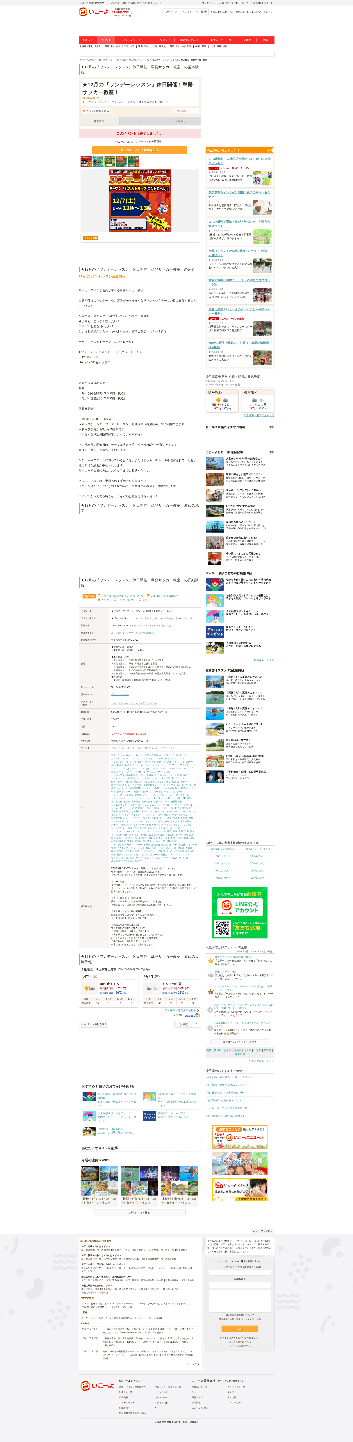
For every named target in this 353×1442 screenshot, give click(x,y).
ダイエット (122, 788)
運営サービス (198, 1397)
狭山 (151, 834)
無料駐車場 (176, 801)
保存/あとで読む (230, 3)
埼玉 (132, 46)
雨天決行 (190, 808)
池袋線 (181, 848)
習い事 (170, 778)
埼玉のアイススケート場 (131, 1289)
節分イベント (176, 828)
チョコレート (159, 831)
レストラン (137, 758)
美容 (113, 788)
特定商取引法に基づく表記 (132, 1413)
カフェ (122, 768)
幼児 (113, 791)
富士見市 (123, 811)
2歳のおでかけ (222, 856)
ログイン (268, 3)
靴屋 (148, 848)
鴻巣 (175, 844)
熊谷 (130, 838)
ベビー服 (173, 755)
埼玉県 (114, 811)
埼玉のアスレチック (157, 1267)
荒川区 (130, 841)
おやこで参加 (167, 768)
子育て (247, 40)
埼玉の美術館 (172, 1280)
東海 (140, 46)
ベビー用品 (165, 848)
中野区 (114, 841)
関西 (172, 46)
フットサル (145, 778)
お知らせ (180, 121)
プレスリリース (235, 1402)
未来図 (230, 1392)
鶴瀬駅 (145, 791)
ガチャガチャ (163, 758)
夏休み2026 (167, 854)
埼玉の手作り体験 (108, 1259)
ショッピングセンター (122, 798)
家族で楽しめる (119, 785)
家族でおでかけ (179, 781)
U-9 (146, 805)
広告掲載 (123, 1397)
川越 (150, 838)
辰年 (160, 815)
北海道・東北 (86, 46)
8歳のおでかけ (222, 877)
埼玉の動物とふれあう (130, 1259)
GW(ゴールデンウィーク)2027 (150, 851)
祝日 (136, 828)
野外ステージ (117, 781)
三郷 (174, 848)
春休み (214, 12)
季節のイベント (152, 748)
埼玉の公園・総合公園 (181, 1267)
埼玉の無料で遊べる (116, 1267)
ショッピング (136, 821)
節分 (155, 828)
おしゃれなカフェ (136, 768)
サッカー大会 (159, 778)
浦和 (126, 834)
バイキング (122, 848)
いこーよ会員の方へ (240, 1346)
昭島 (169, 841)
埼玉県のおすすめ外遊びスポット (225, 1115)
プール (156, 854)
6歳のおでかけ (222, 870)
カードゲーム (147, 765)
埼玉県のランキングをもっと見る (239, 1042)
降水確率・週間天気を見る (180, 1010)
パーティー (151, 815)
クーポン (140, 121)
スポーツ (115, 748)
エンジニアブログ (200, 1407)
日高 (186, 834)
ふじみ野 (170, 834)
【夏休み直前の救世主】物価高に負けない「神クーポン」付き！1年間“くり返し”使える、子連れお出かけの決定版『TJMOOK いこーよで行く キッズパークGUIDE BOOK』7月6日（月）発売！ (148, 1342)
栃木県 (227, 1050)
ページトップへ (264, 1231)
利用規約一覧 (125, 1392)
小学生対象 (185, 821)
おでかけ (174, 821)
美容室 (192, 785)
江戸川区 (129, 851)
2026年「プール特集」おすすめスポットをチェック (164, 1303)
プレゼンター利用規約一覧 (168, 1387)
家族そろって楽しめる (159, 781)
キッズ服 (163, 755)
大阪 (177, 46)
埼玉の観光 (181, 1250)
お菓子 (128, 765)
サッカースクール (183, 805)
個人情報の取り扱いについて (240, 1315)
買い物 (129, 781)
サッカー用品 (128, 858)
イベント (106, 40)
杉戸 (144, 838)
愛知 (146, 46)
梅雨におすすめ (124, 854)
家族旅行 (155, 844)
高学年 (184, 818)
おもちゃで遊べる (178, 815)
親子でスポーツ (124, 791)
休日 (161, 818)
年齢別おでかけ (189, 40)
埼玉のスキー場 (109, 1289)
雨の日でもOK (226, 12)
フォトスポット (160, 795)
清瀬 (167, 838)
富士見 (182, 844)
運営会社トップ (199, 1387)
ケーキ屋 (174, 775)
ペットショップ (172, 824)
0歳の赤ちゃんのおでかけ (223, 849)
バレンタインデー (134, 831)
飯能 (113, 851)
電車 (189, 798)
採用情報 (196, 1402)
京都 (183, 46)
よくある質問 (161, 1392)
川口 (137, 834)
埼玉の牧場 (153, 1250)
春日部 (144, 834)
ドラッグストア (181, 854)
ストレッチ (191, 844)
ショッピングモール (179, 795)
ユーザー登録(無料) (251, 3)
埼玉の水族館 (187, 1280)
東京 (112, 46)
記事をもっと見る (139, 1212)
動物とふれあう (243, 12)
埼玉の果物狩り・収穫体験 (94, 1292)
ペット (138, 798)
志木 (191, 834)
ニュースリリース (128, 1402)
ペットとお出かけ (151, 798)
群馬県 (237, 1050)
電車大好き (147, 801)
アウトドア (149, 758)
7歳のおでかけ (257, 870)
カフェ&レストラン (120, 758)
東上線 (127, 801)
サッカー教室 (130, 808)
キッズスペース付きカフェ (132, 771)
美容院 (184, 785)
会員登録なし (132, 778)
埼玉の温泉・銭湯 (90, 1289)
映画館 (183, 775)
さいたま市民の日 (175, 851)
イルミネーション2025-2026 (180, 811)
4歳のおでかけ (222, 863)
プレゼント (159, 811)
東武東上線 (116, 801)
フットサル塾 (167, 788)
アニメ (175, 765)
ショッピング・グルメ (132, 748)
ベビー (155, 848)
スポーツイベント (176, 762)
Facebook (124, 1407)
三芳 (162, 834)
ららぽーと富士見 (141, 818)
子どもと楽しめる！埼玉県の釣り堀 (227, 1108)
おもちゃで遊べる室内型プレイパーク (146, 785)
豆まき (162, 828)
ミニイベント (168, 748)
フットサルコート (165, 805)
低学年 (176, 818)
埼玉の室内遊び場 (114, 1280)
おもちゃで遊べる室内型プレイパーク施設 (132, 775)
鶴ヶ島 (179, 834)
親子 (177, 788)
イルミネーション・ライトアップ (127, 815)
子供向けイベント (160, 808)
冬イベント (147, 811)
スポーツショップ (184, 768)
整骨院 (137, 791)
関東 (107, 46)
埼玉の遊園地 (88, 1250)
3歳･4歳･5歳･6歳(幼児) (164, 595)
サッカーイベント (120, 821)
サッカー (115, 858)
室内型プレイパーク (121, 818)
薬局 (113, 765)
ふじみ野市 (134, 811)
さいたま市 (116, 834)
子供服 (167, 771)
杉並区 (138, 841)
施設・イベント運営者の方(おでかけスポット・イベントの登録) (130, 1318)
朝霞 (113, 838)
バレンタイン (117, 831)
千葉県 (257, 1050)
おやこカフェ (152, 768)
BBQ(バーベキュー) (131, 824)
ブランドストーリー (237, 1387)
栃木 (192, 831)
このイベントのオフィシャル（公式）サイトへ (134, 703)
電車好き (135, 801)
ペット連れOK (179, 798)
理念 (194, 1392)
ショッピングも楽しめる (157, 821)
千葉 (126, 46)
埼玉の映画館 (132, 1280)
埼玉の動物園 (103, 1250)
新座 (119, 838)
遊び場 (142, 828)
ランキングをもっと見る (260, 1061)
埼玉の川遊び (88, 1271)
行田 (125, 838)
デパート (146, 795)
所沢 (161, 838)
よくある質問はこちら (240, 1342)
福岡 (225, 46)
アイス (114, 768)
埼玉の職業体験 (168, 1259)
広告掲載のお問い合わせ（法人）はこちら (240, 1319)
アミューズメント (120, 762)
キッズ (182, 755)
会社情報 (231, 1397)
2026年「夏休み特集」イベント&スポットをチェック (107, 1303)
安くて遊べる (173, 785)
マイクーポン (208, 3)
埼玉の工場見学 (89, 1259)
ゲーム (136, 765)
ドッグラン (186, 824)
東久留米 (147, 841)
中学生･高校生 (126, 599)
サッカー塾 (116, 808)
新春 (166, 815)
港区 (174, 841)
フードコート (117, 778)
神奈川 (119, 46)
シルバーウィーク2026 (166, 858)
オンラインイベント (134, 40)
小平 (163, 841)
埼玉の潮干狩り (153, 1289)
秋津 (186, 838)
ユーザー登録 (88, 1318)
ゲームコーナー (154, 771)
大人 (145, 599)
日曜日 (141, 808)
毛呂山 (137, 838)
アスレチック (117, 755)
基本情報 (99, 121)
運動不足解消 (135, 788)
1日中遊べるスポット (263, 12)
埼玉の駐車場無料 (136, 1267)
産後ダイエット (161, 801)
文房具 (138, 795)
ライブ (167, 791)
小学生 (106, 599)
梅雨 (113, 854)
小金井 (156, 841)
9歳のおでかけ (257, 877)
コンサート (177, 791)
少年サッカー (136, 805)
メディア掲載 (161, 1402)
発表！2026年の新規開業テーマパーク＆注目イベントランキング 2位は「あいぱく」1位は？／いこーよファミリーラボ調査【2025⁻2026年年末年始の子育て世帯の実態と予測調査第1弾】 (148, 1355)
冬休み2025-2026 (120, 861)
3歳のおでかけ (257, 856)
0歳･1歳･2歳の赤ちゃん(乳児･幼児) (122, 595)
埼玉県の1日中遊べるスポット (223, 1100)
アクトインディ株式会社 (229, 1381)
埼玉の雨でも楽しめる (92, 1280)
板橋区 (122, 841)
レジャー (164, 775)
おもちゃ (130, 755)
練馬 (192, 838)
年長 (191, 818)
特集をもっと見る (264, 660)
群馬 (186, 831)
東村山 (173, 838)
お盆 (136, 854)
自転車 (114, 771)
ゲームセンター (119, 828)
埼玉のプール (167, 1250)
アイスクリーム (187, 765)
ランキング (163, 40)
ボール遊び (147, 824)
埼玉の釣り (139, 1250)
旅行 (156, 775)
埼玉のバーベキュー (122, 1250)
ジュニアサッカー (120, 805)
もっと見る (191, 1364)
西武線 (189, 848)
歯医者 (189, 762)
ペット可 (165, 798)
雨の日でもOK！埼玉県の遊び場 (225, 1092)
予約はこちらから (120, 694)
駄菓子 (120, 765)
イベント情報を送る (97, 110)
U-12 (152, 805)
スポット (88, 40)
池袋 (180, 838)
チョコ (148, 831)
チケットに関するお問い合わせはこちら (240, 1337)
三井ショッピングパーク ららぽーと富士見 (132, 632)
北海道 (97, 46)
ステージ (179, 778)
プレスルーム (161, 1397)
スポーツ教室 (149, 762)
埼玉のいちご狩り (172, 1289)
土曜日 (154, 818)
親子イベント (187, 788)
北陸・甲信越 (159, 46)
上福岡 (164, 844)
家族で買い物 (140, 781)
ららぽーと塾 (156, 791)
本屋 (130, 828)
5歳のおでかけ (257, 863)
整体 (113, 848)
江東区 (120, 851)
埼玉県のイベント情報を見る (140, 150)
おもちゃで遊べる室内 (147, 755)
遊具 (149, 828)
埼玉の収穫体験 (151, 1259)
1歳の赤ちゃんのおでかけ (257, 849)
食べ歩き (158, 824)
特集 (265, 40)
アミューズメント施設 (122, 795)
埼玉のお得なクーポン (92, 1267)
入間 (156, 834)
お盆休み (143, 854)
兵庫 (189, 46)
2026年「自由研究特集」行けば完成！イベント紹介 (107, 1307)
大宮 (131, 834)
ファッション (177, 758)
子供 (148, 808)
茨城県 (218, 1050)
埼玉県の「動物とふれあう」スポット (228, 1084)
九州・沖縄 (215, 46)
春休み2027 (136, 861)
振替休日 (189, 851)
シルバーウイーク (141, 844)
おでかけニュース (221, 40)
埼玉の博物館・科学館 (152, 1280)
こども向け (135, 762)
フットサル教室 (151, 788)
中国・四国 (200, 46)
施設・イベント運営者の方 (132, 1387)
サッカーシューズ (145, 858)
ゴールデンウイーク (121, 844)
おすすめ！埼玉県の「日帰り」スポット (229, 1077)
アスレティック (137, 848)
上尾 (155, 838)
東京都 (267, 1050)
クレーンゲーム (163, 765)
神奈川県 (240, 1054)
